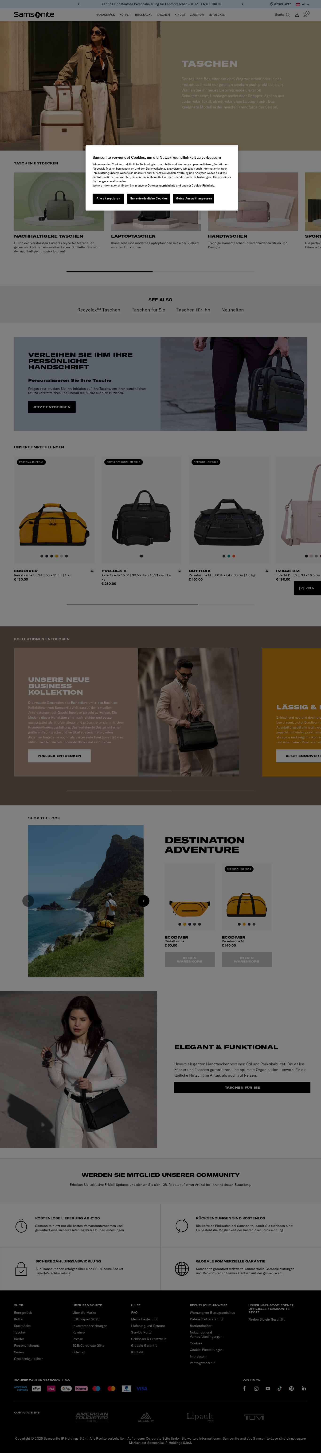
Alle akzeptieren (108, 198)
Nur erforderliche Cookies (149, 198)
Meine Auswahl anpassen (194, 198)
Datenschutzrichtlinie (161, 185)
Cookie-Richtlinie (203, 185)
